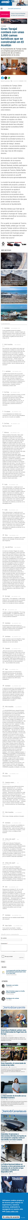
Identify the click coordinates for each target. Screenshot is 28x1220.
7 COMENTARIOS (13, 1067)
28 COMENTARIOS (15, 81)
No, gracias (23, 1217)
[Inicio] (14, 8)
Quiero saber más (12, 1211)
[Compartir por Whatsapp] (9, 78)
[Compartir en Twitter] (5, 78)
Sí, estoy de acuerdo (11, 1217)
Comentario (4, 943)
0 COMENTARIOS (10, 1035)
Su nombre (4, 938)
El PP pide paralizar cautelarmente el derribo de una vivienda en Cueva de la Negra (13, 299)
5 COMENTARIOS (11, 1099)
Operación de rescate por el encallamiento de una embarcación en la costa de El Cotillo (12, 316)
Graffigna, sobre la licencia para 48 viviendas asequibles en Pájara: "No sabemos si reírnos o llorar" (13, 282)
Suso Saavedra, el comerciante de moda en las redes (13, 1064)
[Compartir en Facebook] (2, 78)
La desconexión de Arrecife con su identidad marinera (13, 1097)
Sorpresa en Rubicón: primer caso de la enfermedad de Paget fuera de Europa (14, 1032)
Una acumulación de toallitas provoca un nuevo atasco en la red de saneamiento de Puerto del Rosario (13, 264)
